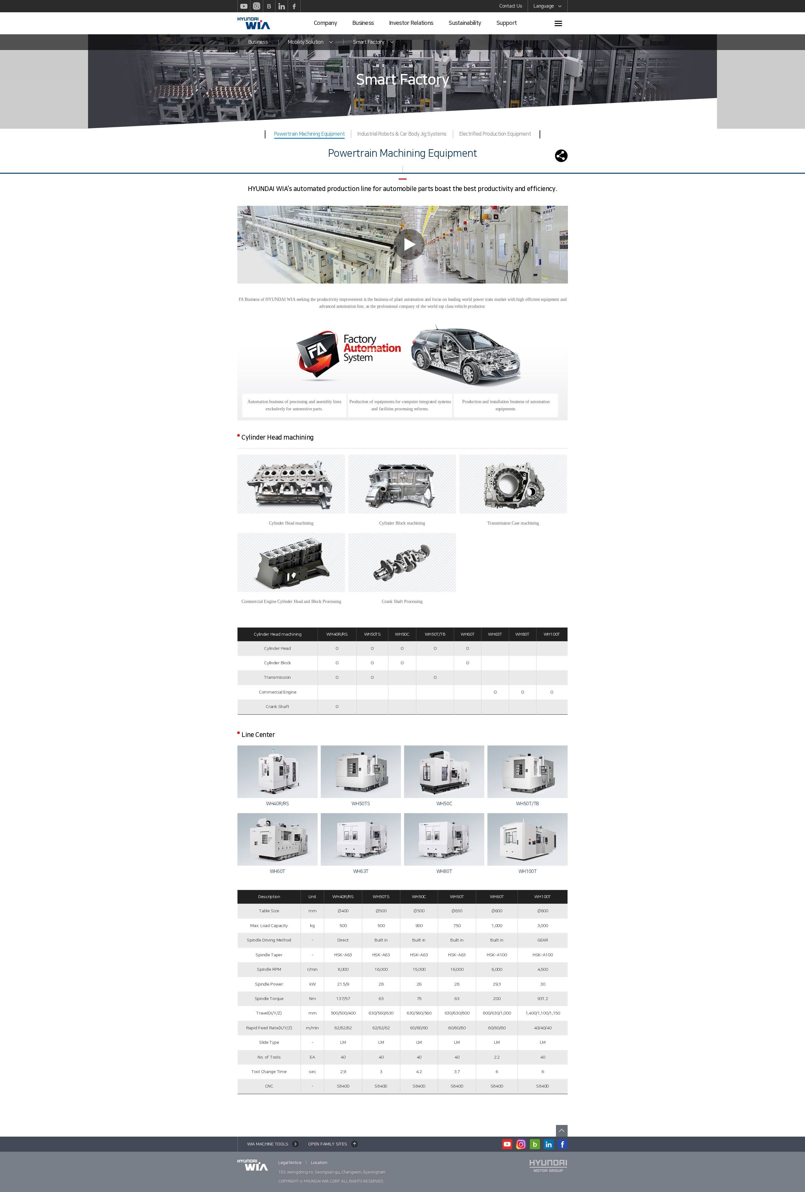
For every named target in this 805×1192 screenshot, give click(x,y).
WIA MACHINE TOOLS (267, 1144)
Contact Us (510, 6)
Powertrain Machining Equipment (309, 134)
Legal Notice (290, 1163)
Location (319, 1163)
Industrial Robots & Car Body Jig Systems (402, 134)
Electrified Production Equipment (495, 134)
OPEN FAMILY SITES (327, 1144)
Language (544, 6)
